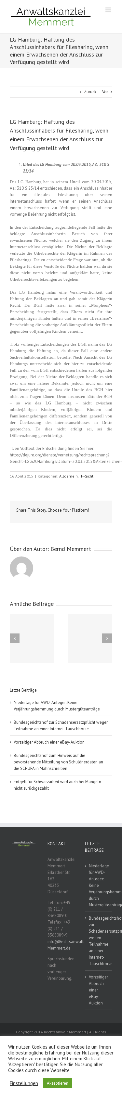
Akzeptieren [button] (57, 1083)
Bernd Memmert (70, 549)
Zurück (90, 92)
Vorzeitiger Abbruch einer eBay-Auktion (49, 742)
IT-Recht (86, 476)
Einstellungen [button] (24, 1083)
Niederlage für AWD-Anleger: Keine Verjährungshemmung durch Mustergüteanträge (99, 885)
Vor (105, 92)
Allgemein (68, 476)
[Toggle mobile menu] (108, 9)
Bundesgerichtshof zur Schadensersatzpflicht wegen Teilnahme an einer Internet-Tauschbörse (99, 940)
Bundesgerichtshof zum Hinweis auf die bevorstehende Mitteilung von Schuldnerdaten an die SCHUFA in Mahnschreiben (58, 762)
